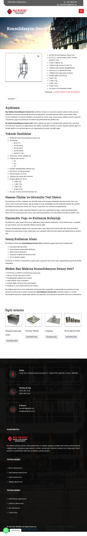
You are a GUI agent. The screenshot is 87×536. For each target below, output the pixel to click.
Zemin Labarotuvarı (15, 477)
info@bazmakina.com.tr (27, 411)
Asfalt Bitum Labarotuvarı (17, 499)
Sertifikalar (61, 526)
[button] (38, 56)
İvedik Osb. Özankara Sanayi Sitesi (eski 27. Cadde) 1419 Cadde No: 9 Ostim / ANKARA (48, 373)
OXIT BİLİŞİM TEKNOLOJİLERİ (27, 529)
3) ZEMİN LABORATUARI (61, 92)
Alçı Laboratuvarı (14, 508)
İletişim (62, 529)
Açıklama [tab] (11, 99)
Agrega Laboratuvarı (16, 482)
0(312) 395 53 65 (24, 391)
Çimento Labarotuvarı (16, 503)
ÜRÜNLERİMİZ (75, 92)
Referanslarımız (52, 529)
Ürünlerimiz (71, 526)
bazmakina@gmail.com (26, 408)
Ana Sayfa (10, 36)
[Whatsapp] (6, 530)
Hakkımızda (51, 526)
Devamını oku (12, 341)
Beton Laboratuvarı (15, 468)
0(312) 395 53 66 (24, 393)
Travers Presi (13, 512)
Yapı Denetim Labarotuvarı (18, 472)
